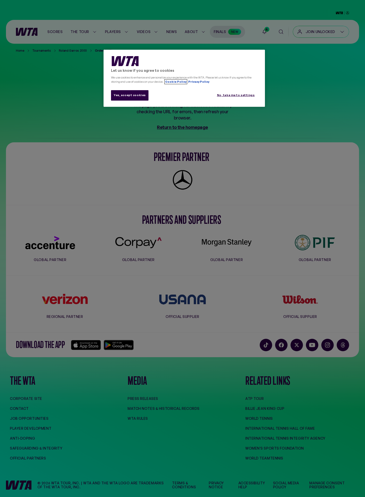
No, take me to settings (236, 95)
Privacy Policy (198, 81)
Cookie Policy (175, 81)
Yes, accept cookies (130, 95)
